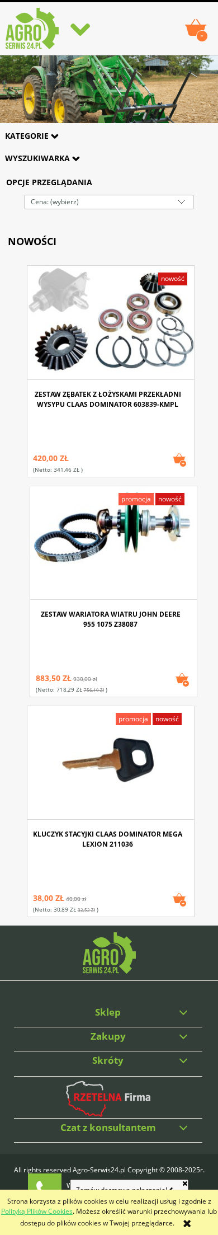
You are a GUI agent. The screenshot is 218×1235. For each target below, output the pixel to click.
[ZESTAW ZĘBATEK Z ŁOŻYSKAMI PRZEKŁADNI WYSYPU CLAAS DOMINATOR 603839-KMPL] (110, 323)
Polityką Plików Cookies (37, 1211)
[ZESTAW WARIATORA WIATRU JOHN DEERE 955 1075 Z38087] (113, 543)
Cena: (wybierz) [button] (55, 201)
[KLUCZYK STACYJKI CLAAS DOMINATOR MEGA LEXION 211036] (110, 763)
